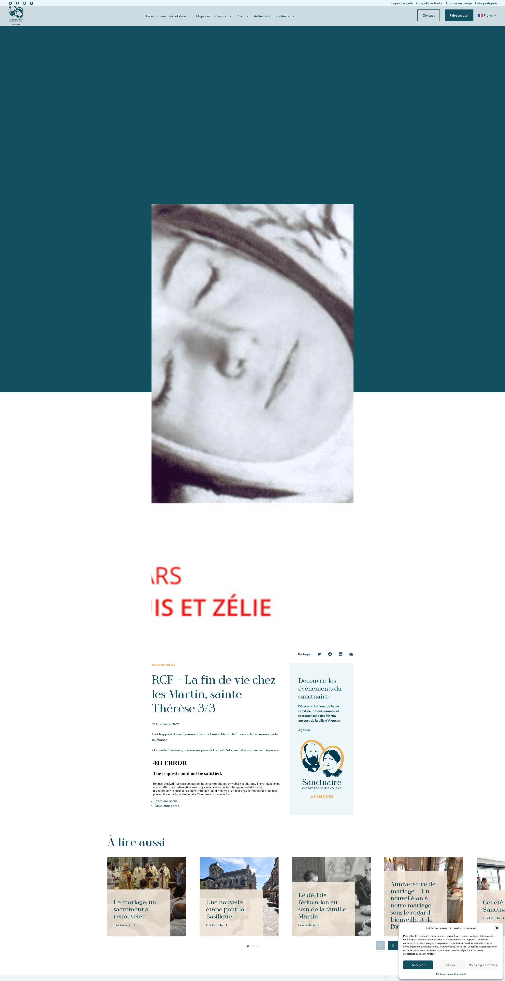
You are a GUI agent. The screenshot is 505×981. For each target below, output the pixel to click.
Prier (240, 16)
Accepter (418, 965)
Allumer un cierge (458, 3)
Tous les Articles (381, 842)
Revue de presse (163, 664)
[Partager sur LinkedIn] (341, 654)
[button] (497, 928)
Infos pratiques (486, 3)
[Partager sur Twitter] (319, 654)
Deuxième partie (167, 806)
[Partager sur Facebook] (330, 654)
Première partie (166, 801)
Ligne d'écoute (402, 3)
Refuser (449, 965)
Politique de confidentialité (451, 974)
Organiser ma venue (211, 16)
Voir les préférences (483, 965)
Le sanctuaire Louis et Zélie (166, 16)
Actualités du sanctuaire (272, 16)
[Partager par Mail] (351, 654)
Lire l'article (122, 925)
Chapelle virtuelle (429, 3)
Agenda (304, 730)
